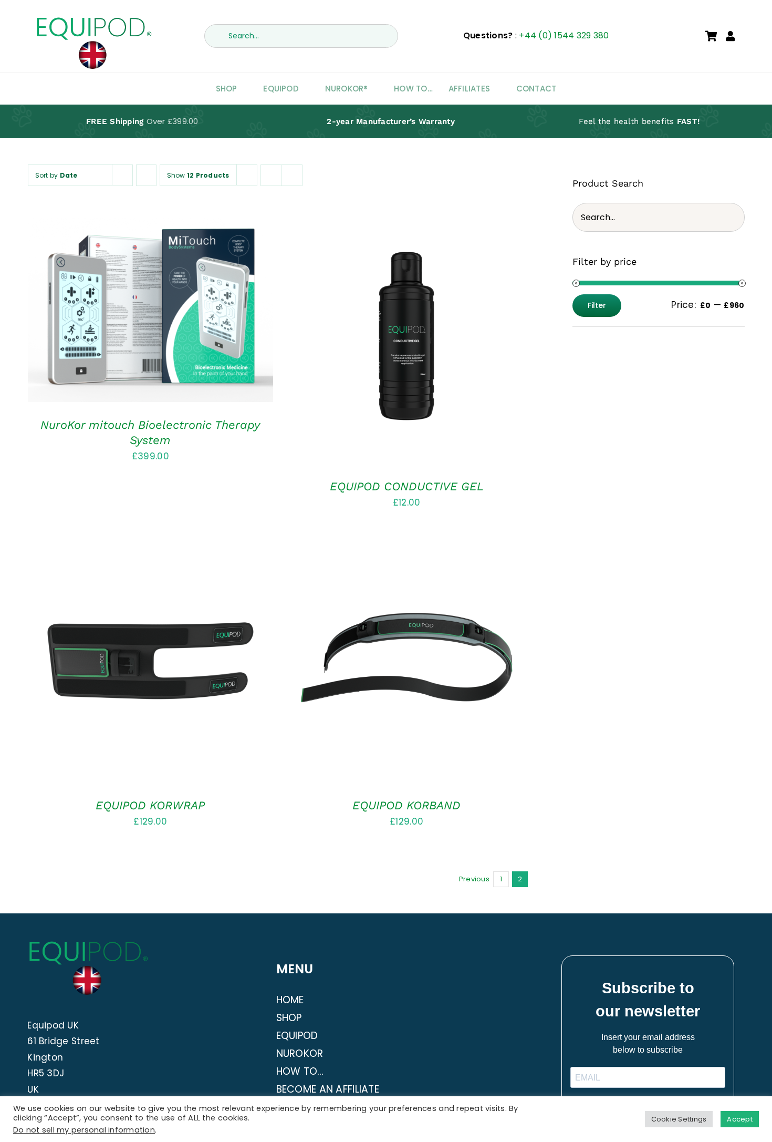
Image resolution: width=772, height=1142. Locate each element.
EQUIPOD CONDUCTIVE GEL (407, 486)
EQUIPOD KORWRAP (150, 805)
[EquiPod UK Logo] (93, 20)
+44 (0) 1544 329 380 (564, 35)
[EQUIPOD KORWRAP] (151, 660)
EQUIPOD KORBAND (406, 805)
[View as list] (291, 175)
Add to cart (119, 312)
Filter (597, 305)
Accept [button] (740, 1119)
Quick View (183, 312)
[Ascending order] (146, 175)
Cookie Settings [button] (679, 1119)
